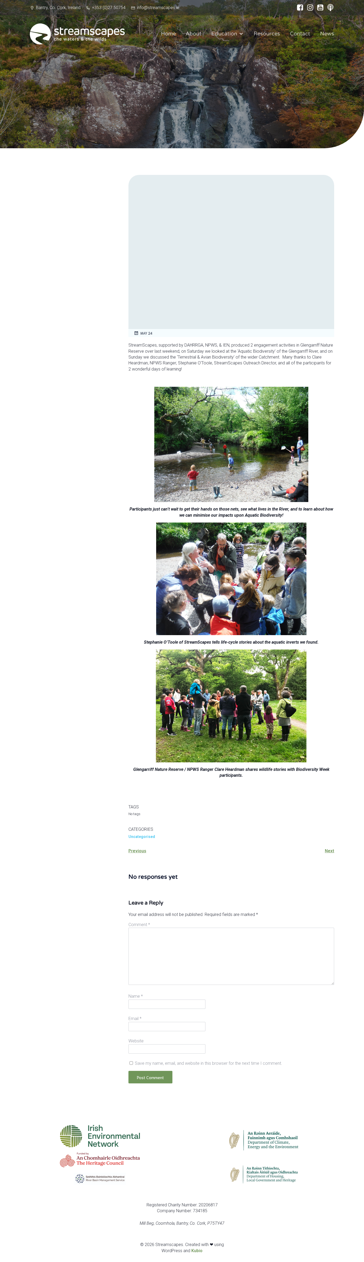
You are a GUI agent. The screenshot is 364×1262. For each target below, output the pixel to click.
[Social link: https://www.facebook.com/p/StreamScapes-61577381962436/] (299, 8)
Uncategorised (141, 837)
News (327, 34)
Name (135, 996)
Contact (300, 34)
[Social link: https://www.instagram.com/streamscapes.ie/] (309, 8)
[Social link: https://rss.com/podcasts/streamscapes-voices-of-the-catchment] (329, 8)
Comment (139, 924)
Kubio (197, 1250)
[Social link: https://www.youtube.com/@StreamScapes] (319, 8)
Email (134, 1018)
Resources (267, 34)
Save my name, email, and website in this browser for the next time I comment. (208, 1063)
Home (168, 34)
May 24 (146, 333)
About (193, 34)
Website (136, 1040)
